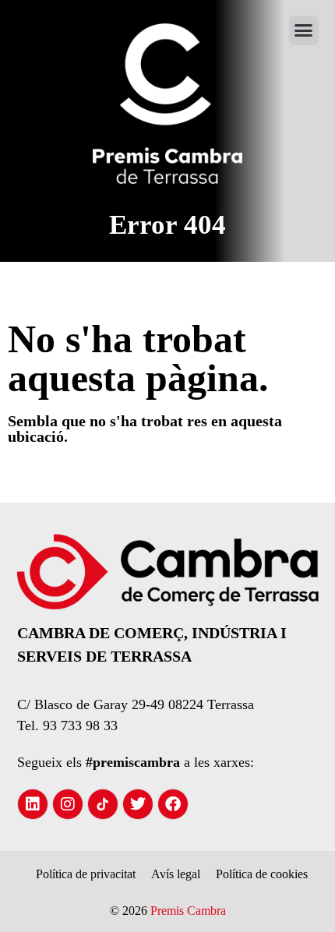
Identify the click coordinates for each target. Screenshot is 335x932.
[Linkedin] (32, 804)
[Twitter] (137, 804)
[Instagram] (67, 804)
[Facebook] (173, 804)
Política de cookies (262, 874)
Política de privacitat (86, 874)
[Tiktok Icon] (102, 804)
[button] (304, 30)
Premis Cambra (188, 910)
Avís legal (175, 874)
